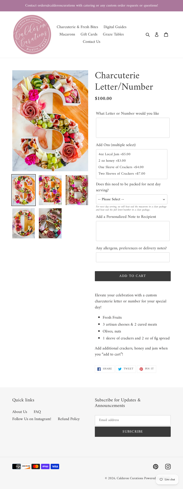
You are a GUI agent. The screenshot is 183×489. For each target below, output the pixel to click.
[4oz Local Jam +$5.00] (131, 154)
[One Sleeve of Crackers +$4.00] (131, 167)
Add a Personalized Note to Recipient (126, 217)
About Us (19, 412)
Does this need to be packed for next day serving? (128, 187)
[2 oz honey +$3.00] (131, 161)
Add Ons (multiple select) (116, 145)
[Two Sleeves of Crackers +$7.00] (131, 174)
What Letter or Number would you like (127, 114)
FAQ (37, 412)
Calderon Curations (130, 478)
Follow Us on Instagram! (31, 419)
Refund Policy (69, 419)
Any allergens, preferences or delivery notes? (131, 248)
